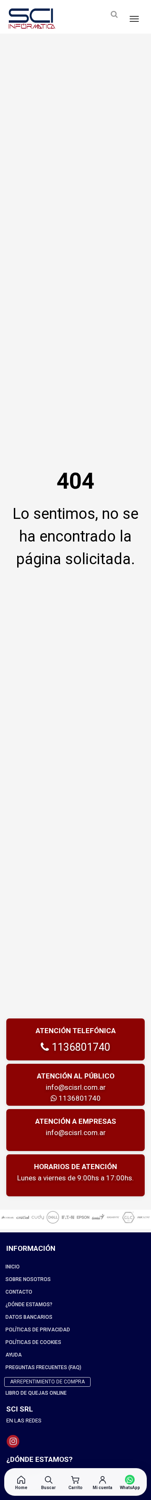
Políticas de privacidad (37, 1330)
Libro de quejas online (36, 1393)
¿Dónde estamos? (28, 1304)
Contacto (18, 1292)
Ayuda (13, 1355)
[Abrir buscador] (114, 14)
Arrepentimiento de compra (47, 1382)
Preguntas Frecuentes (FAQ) (43, 1367)
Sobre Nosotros (28, 1279)
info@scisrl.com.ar (76, 1087)
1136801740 (79, 1047)
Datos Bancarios (28, 1317)
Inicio (12, 1267)
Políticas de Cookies (33, 1342)
